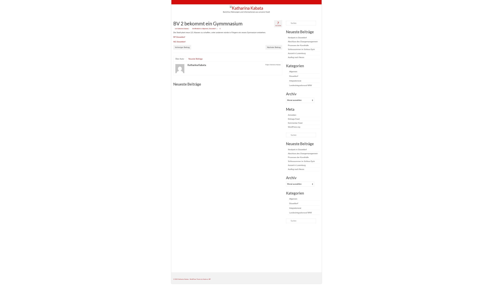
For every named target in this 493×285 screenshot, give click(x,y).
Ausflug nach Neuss (296, 57)
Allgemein (205, 28)
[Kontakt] (179, 2)
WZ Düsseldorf (179, 42)
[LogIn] (182, 2)
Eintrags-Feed (294, 119)
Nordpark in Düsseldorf (297, 38)
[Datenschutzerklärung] (190, 2)
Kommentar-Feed (295, 123)
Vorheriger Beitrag (182, 47)
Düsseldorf (212, 28)
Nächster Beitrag (274, 47)
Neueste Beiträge (195, 59)
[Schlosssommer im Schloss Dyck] (265, 105)
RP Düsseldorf (179, 37)
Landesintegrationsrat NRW (300, 85)
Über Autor (179, 59)
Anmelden (292, 115)
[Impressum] (186, 2)
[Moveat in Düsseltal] (228, 223)
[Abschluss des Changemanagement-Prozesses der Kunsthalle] (228, 105)
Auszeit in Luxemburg (297, 53)
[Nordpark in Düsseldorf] (190, 105)
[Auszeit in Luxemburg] (265, 166)
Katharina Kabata (183, 28)
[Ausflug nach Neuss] (190, 223)
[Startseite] (175, 2)
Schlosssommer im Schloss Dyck (301, 49)
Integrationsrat (295, 81)
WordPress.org (294, 127)
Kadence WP (207, 279)
